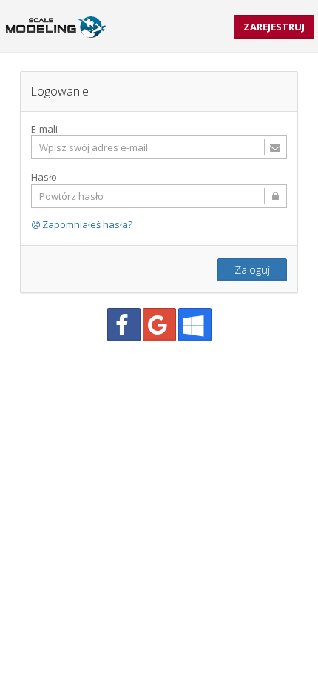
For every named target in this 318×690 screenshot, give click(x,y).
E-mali (44, 128)
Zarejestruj (274, 26)
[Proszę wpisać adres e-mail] (159, 147)
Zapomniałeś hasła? (86, 224)
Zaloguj (252, 269)
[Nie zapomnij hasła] (159, 196)
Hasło (44, 177)
